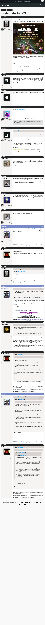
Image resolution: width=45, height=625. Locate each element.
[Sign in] (41, 5)
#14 (43, 322)
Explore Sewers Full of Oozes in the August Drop (20, 1)
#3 (43, 90)
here (33, 118)
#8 (43, 193)
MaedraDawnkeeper (21, 289)
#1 (43, 16)
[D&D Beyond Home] (5, 4)
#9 (43, 209)
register (34, 502)
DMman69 (19, 130)
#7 (43, 176)
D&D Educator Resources (29, 244)
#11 (43, 247)
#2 (43, 73)
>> (20, 269)
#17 (43, 444)
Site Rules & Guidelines (21, 244)
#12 (43, 266)
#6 (43, 156)
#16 (43, 394)
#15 (43, 351)
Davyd (19, 269)
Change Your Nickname (37, 244)
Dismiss (42, 1)
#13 (43, 286)
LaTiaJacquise (20, 354)
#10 (43, 226)
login (26, 502)
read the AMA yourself (21, 109)
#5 (43, 128)
